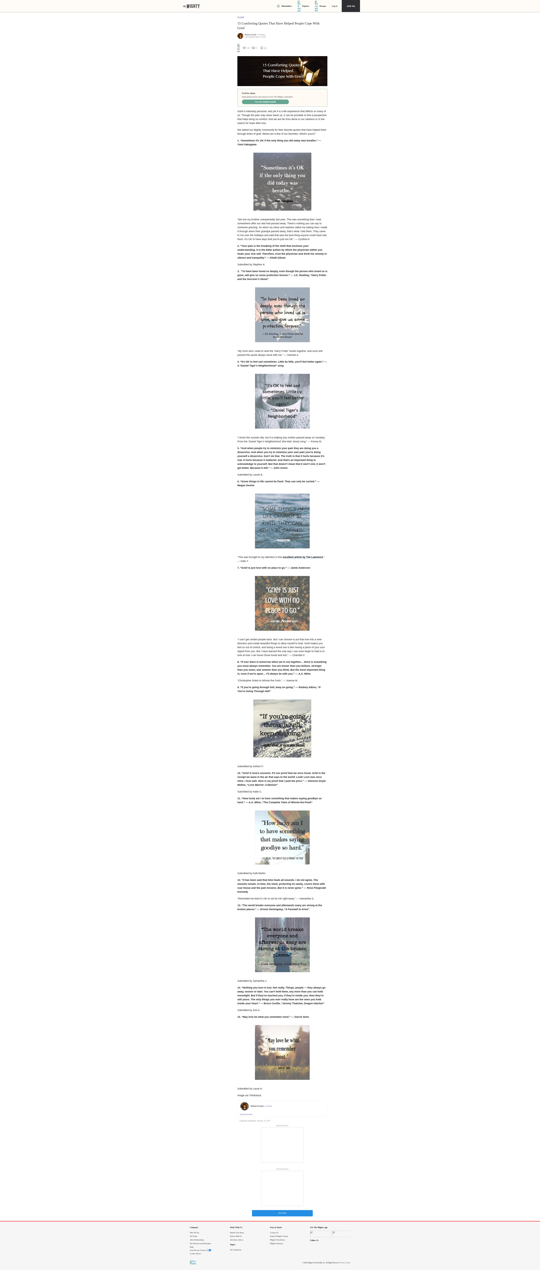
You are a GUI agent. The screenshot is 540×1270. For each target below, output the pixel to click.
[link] (191, 6)
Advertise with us (236, 1240)
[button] (262, 34)
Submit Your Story (237, 1233)
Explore (305, 6)
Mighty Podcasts (276, 1243)
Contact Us (274, 1233)
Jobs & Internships (197, 1240)
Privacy (342, 1263)
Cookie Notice (195, 1254)
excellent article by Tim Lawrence (303, 557)
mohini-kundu (246, 1114)
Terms (348, 1263)
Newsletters (287, 6)
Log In (335, 6)
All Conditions (235, 1250)
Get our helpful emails (265, 102)
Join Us (351, 6)
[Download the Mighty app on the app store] (320, 1234)
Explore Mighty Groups (279, 1236)
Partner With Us (236, 1236)
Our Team (193, 1236)
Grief (240, 17)
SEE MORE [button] (282, 1213)
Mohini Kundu (251, 35)
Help (192, 1247)
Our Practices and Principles (200, 1243)
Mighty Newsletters (277, 1240)
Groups (323, 6)
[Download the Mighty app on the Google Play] (342, 1234)
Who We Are (194, 1233)
